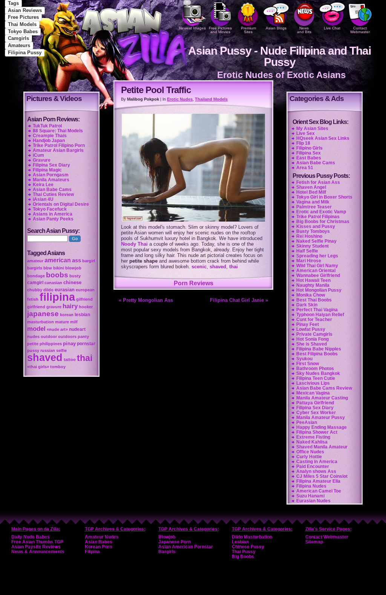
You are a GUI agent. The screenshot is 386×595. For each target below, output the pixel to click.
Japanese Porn (174, 542)
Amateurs (19, 45)
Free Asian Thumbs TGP (37, 542)
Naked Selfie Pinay (316, 241)
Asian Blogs (276, 28)
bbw (47, 268)
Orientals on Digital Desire (61, 204)
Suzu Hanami (310, 496)
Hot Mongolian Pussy (319, 290)
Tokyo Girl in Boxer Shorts (324, 197)
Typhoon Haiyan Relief (320, 314)
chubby (34, 290)
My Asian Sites (312, 128)
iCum (38, 155)
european (85, 290)
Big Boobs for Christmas (322, 221)
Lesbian (240, 542)
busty (75, 276)
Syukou (304, 358)
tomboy (58, 366)
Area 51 (304, 167)
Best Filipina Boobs (317, 353)
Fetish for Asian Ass (318, 182)
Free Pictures (23, 17)
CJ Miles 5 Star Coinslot (322, 476)
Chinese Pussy (248, 546)
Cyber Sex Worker (316, 412)
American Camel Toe (318, 491)
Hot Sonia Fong (312, 339)
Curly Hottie (309, 456)
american (57, 260)
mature (62, 322)
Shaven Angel (311, 187)
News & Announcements (37, 551)
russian (47, 350)
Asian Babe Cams (315, 162)
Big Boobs (243, 556)
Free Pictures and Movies (220, 30)
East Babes (308, 158)
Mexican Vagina (313, 393)
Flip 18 (303, 143)
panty (83, 336)
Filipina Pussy (24, 52)
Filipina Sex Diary (315, 407)
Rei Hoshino (309, 236)
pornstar (86, 343)
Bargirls (167, 551)
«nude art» (57, 329)
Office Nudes (310, 451)
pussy (33, 350)
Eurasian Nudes (313, 500)
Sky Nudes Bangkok (318, 373)
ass (76, 260)
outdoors (67, 336)
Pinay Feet (307, 324)
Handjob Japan (49, 140)
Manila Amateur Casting (322, 398)
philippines (51, 343)
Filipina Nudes (311, 486)
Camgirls (18, 38)
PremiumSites (248, 30)
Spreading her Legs (317, 255)
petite (32, 343)
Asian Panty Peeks (53, 219)
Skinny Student (312, 246)
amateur (35, 260)
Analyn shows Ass (316, 471)
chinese (72, 282)
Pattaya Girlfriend (315, 402)
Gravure (42, 160)
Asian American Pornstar (185, 546)
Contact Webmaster (360, 30)
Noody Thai (134, 244)
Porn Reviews (193, 283)
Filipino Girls (309, 148)
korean (67, 314)
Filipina (92, 551)
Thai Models (22, 24)
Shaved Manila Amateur (322, 447)
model (36, 328)
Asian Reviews (25, 10)
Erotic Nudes (180, 99)
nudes (33, 336)
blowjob (73, 268)
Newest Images (192, 28)
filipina (57, 297)
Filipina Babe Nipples (318, 349)
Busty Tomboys (313, 231)
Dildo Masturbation (252, 537)
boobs (57, 275)
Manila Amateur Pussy (320, 417)
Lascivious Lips (313, 383)
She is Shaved (311, 344)
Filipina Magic (47, 170)
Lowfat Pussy (310, 329)
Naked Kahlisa (312, 442)
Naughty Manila (312, 285)
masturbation (40, 322)
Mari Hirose (308, 260)
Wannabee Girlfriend (318, 275)
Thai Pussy (244, 551)
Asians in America (52, 214)
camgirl (35, 282)
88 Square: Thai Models (58, 130)
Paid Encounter (312, 466)
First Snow (307, 363)
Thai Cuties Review (53, 194)
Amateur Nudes (102, 537)
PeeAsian (306, 422)
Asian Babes (98, 542)
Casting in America (316, 461)
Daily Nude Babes (30, 537)
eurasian (65, 289)
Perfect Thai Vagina (317, 309)
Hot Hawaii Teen (313, 280)
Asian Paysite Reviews (36, 546)
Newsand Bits (304, 30)
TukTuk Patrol (47, 125)
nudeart (77, 329)
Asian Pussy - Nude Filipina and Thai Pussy (279, 56)
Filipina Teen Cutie (315, 378)
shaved (218, 266)
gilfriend (84, 299)
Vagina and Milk (312, 202)
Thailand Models (211, 99)
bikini (58, 268)
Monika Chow (310, 295)
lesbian (82, 314)
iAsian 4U (43, 199)
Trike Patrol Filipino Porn (59, 145)
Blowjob (166, 537)
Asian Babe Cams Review (324, 388)
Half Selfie (307, 251)
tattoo (70, 359)
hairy (70, 306)
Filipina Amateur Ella (318, 481)
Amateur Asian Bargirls (58, 150)
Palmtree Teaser (314, 207)
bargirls (34, 268)
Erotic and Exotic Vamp (321, 211)
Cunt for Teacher (314, 319)
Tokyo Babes (23, 31)
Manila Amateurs (51, 179)
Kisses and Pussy (315, 226)
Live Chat (332, 28)
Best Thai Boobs (314, 300)
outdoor (49, 336)
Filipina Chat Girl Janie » (239, 300)
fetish (32, 299)
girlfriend (36, 306)
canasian (53, 282)
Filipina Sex (308, 153)
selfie (61, 350)
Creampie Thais (50, 135)
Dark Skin (306, 304)
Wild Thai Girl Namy (317, 265)
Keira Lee (43, 184)
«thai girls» (38, 366)
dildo (48, 290)
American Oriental (315, 270)
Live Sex (305, 133)
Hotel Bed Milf (311, 192)
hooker (86, 306)
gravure (53, 306)
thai (233, 266)
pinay (69, 343)
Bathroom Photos (315, 368)
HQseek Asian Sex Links (322, 138)
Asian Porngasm (51, 174)
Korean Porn (98, 546)
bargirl (88, 260)
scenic (199, 266)
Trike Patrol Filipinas (318, 216)
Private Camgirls (314, 334)
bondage (36, 276)
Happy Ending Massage (321, 427)
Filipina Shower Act (316, 432)
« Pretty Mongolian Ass (146, 300)
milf (74, 322)
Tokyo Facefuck (50, 209)
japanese (43, 314)
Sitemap (314, 542)
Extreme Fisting (313, 437)
